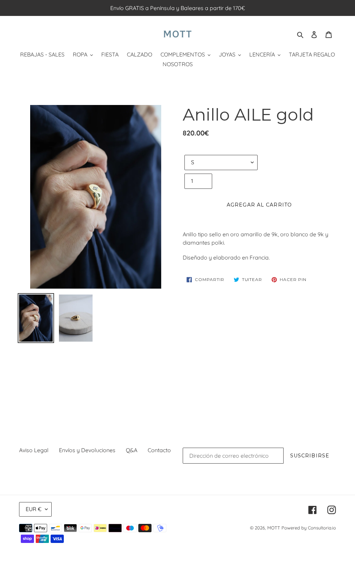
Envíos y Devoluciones (87, 450)
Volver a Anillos (183, 381)
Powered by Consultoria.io (309, 527)
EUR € (34, 509)
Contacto (159, 450)
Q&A (131, 450)
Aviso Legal (34, 450)
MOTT (273, 527)
